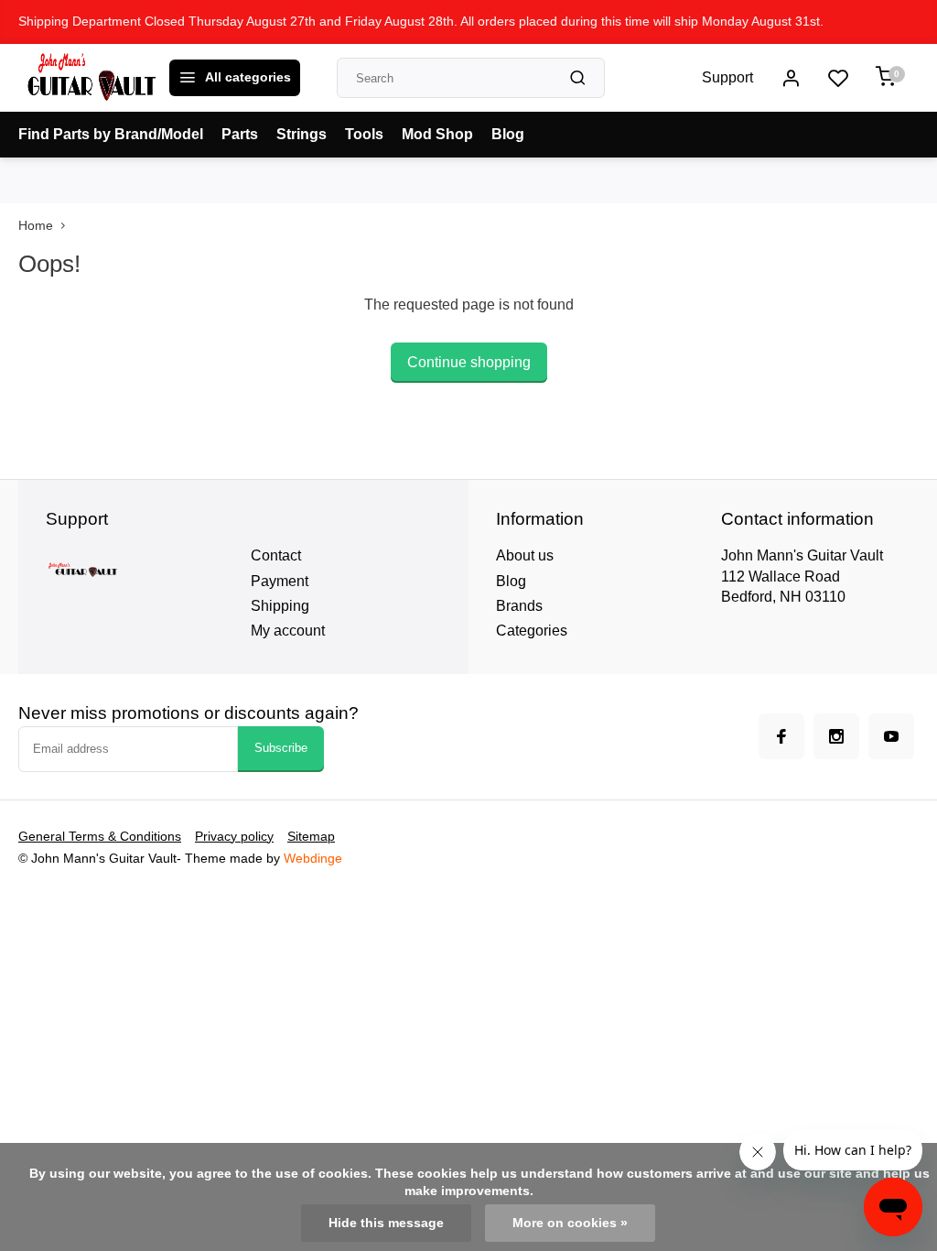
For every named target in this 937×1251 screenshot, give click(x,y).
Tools (364, 134)
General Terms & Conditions (99, 836)
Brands (519, 606)
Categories (531, 630)
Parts (239, 134)
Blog (507, 134)
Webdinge (313, 858)
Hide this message (386, 1223)
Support (727, 77)
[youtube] (891, 736)
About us (525, 555)
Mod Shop (437, 134)
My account (288, 630)
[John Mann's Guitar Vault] (91, 77)
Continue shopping (469, 362)
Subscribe (280, 748)
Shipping (280, 606)
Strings (301, 134)
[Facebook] (781, 736)
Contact (276, 555)
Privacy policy (234, 836)
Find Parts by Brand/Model (110, 134)
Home (35, 226)
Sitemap (311, 836)
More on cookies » (570, 1223)
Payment (279, 581)
